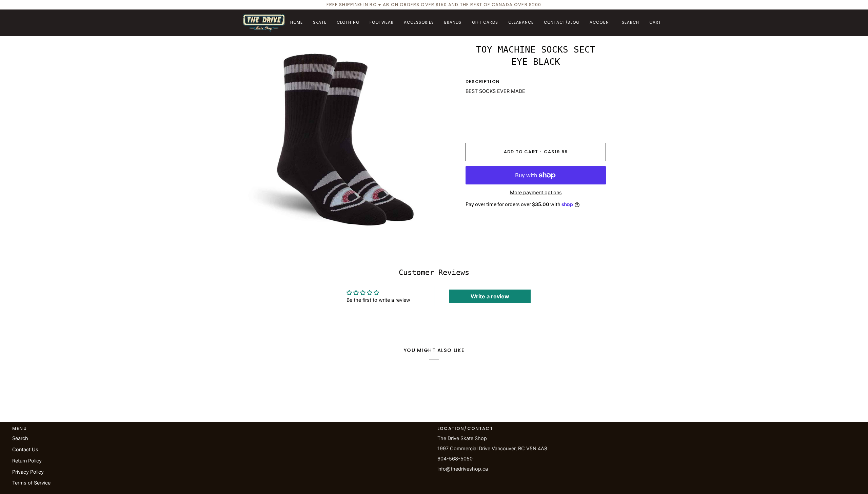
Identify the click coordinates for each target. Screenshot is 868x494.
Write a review (490, 296)
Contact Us (25, 450)
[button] (320, 22)
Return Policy (27, 461)
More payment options (536, 193)
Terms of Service (31, 483)
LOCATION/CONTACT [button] (465, 428)
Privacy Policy (28, 472)
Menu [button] (19, 428)
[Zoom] (255, 222)
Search (20, 438)
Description (483, 81)
